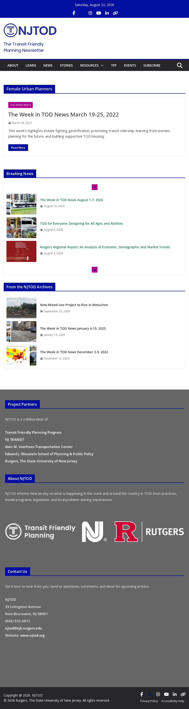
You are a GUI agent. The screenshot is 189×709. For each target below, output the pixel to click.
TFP (114, 65)
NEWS (48, 65)
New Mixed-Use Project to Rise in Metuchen (74, 305)
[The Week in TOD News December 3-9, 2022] (21, 355)
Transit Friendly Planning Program (33, 432)
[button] (101, 65)
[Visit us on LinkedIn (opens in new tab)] (107, 13)
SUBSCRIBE (151, 65)
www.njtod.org (32, 635)
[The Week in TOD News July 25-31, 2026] (21, 251)
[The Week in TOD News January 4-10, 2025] (21, 331)
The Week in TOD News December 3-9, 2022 (74, 352)
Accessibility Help (173, 701)
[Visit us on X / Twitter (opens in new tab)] (82, 13)
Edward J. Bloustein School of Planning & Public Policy (49, 453)
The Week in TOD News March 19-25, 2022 (63, 114)
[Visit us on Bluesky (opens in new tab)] (115, 13)
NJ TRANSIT (14, 439)
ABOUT (12, 65)
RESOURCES (89, 65)
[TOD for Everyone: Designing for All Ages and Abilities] (21, 204)
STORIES (66, 65)
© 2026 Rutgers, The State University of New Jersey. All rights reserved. (57, 700)
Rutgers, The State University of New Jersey (41, 461)
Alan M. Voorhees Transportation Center (39, 446)
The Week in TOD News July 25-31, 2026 (70, 247)
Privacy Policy (149, 701)
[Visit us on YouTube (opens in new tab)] (98, 13)
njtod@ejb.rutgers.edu (23, 628)
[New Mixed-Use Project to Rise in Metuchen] (21, 308)
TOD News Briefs (20, 105)
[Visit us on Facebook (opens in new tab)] (73, 13)
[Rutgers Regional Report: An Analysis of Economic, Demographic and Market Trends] (21, 227)
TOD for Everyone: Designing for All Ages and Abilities (81, 200)
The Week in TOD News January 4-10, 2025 (73, 328)
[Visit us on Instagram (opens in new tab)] (90, 13)
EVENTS (130, 65)
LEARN (31, 65)
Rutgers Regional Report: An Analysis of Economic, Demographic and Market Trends (105, 223)
